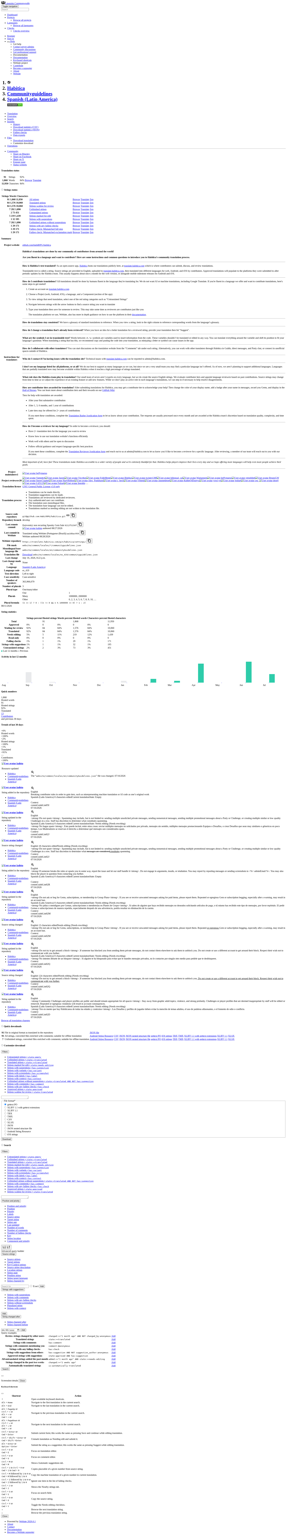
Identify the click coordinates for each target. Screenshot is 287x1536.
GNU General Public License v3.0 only (41, 486)
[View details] (32, 773)
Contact (10, 1527)
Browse (28, 180)
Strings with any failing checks (43, 225)
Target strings (13, 1262)
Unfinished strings (37, 209)
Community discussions (24, 49)
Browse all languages (23, 25)
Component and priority (18, 1241)
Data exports (19, 135)
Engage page (19, 162)
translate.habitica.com (134, 266)
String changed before (17, 1324)
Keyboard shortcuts (22, 60)
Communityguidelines (29, 93)
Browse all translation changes (15, 1020)
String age (12, 1222)
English (34, 791)
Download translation (23, 140)
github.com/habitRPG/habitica (36, 245)
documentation (139, 314)
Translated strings (37, 202)
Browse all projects (22, 20)
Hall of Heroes (29, 390)
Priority (10, 1211)
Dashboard (12, 14)
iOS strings (167, 1036)
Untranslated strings (38, 212)
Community (12, 151)
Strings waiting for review (41, 206)
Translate (37, 180)
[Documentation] (2, 190)
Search (10, 119)
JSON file (94, 1032)
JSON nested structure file (138, 1036)
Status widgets (20, 164)
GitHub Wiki (108, 390)
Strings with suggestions (40, 219)
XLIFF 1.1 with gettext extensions (200, 1036)
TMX (181, 1036)
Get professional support (24, 52)
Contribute (18, 65)
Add (42, 1286)
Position (11, 1208)
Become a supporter (22, 68)
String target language (17, 1278)
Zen (91, 199)
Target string (13, 1219)
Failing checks (20, 132)
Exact (35, 1286)
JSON (122, 1036)
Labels (10, 1214)
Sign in (10, 38)
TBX (175, 1036)
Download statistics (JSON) (26, 129)
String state (12, 1272)
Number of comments (17, 1230)
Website (17, 73)
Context (34, 802)
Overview (12, 116)
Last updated (13, 1225)
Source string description (18, 1267)
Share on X (18, 159)
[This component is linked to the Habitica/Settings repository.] (68, 516)
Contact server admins (23, 46)
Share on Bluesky (21, 154)
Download (27, 554)
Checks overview (21, 31)
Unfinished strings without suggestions (47, 222)
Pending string (14, 1275)
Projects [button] (11, 17)
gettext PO (156, 1036)
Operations (12, 146)
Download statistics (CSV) (25, 127)
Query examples (9, 1333)
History (16, 124)
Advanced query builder (12, 1251)
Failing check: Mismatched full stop (46, 229)
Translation (12, 113)
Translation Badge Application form (85, 415)
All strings (34, 199)
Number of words (15, 1227)
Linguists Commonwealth (17, 3)
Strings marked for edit (40, 216)
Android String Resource (101, 1036)
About (16, 71)
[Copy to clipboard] (73, 515)
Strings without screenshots (20, 1303)
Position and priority (16, 1206)
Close (22, 1381)
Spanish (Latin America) (32, 99)
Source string (13, 1217)
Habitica (16, 88)
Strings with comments (18, 1297)
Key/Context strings (16, 1264)
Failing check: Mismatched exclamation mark (50, 232)
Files (9, 138)
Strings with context (16, 1308)
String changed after (16, 1322)
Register (11, 36)
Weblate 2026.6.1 (27, 1521)
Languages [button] (12, 23)
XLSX (231, 1036)
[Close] (2, 1375)
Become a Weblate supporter (20, 1532)
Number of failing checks (19, 1233)
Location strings (14, 1270)
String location (14, 1238)
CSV (116, 1036)
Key (9, 1235)
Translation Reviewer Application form (87, 451)
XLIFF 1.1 (222, 1036)
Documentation (20, 57)
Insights (10, 121)
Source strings (13, 1259)
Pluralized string (14, 1305)
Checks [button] (10, 28)
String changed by (15, 1281)
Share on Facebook (22, 156)
